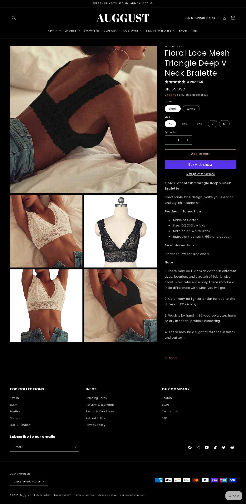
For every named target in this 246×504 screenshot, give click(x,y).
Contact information (132, 494)
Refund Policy (95, 418)
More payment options (200, 174)
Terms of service (84, 494)
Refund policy (42, 494)
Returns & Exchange (100, 405)
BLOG (165, 405)
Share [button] (173, 358)
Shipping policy (107, 494)
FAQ (165, 418)
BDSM (13, 405)
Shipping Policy (96, 398)
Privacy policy (62, 494)
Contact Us (170, 411)
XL (170, 124)
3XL (201, 124)
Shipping (170, 94)
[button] (14, 18)
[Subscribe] (74, 447)
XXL (186, 124)
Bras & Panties (20, 425)
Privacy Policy (95, 425)
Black (173, 109)
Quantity (170, 132)
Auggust (25, 495)
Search (167, 398)
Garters (15, 418)
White (191, 109)
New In (14, 398)
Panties (15, 411)
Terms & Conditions (100, 411)
